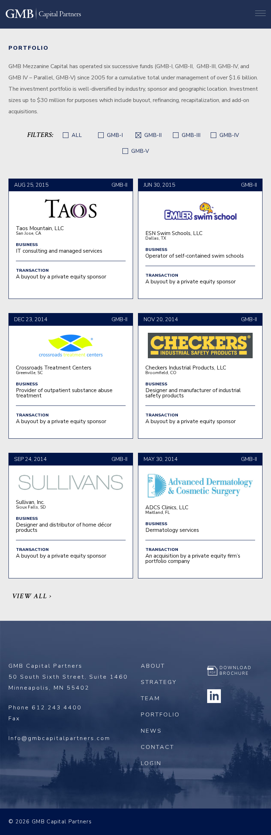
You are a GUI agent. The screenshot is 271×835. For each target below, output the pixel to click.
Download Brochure (235, 670)
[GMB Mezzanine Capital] (43, 19)
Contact (157, 747)
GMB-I (114, 135)
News (151, 731)
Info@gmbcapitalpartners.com (59, 738)
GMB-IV (228, 135)
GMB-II (152, 135)
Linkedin (214, 696)
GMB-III (190, 135)
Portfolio (160, 715)
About (153, 666)
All (76, 135)
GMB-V (139, 151)
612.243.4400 (57, 707)
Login (151, 763)
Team (150, 698)
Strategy (159, 682)
